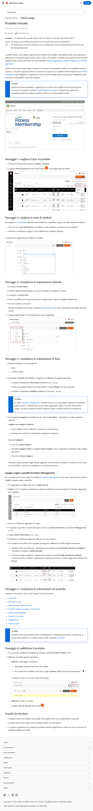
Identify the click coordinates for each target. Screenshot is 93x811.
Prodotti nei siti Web (15, 616)
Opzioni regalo (13, 623)
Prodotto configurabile (70, 60)
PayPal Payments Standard (47, 90)
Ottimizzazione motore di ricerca (20, 605)
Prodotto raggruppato (54, 60)
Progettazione (13, 620)
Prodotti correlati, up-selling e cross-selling (24, 609)
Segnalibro (11, 33)
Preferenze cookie (65, 802)
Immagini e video (14, 602)
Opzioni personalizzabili (17, 612)
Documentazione (11, 18)
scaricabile (61, 638)
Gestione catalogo (27, 18)
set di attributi (22, 222)
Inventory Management (51, 477)
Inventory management (30, 403)
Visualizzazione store (49, 308)
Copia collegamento (23, 33)
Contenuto (12, 598)
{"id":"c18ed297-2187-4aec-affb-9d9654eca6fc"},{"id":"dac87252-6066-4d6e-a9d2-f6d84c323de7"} (44, 38)
